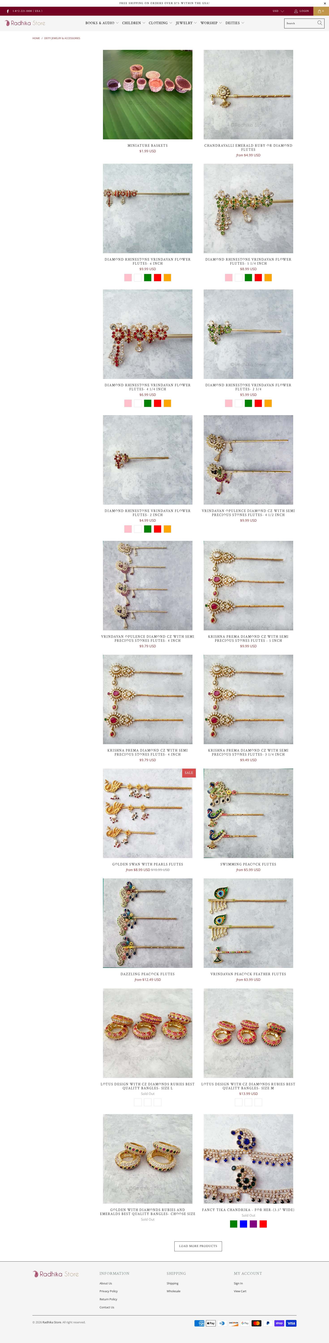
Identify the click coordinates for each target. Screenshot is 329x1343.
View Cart (240, 1291)
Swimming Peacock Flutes (248, 813)
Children (132, 23)
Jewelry (185, 23)
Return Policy (108, 1299)
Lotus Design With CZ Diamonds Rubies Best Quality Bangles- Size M (248, 1033)
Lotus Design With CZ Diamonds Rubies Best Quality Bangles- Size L (148, 1033)
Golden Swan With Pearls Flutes (148, 813)
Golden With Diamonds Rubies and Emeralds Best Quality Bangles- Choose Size (148, 1159)
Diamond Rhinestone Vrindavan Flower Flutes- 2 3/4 (248, 334)
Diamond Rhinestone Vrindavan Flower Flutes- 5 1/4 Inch (248, 208)
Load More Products (198, 1246)
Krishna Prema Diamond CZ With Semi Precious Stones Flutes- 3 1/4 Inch (248, 699)
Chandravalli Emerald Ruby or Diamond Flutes (248, 94)
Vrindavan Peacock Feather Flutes (248, 923)
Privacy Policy (109, 1291)
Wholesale (173, 1291)
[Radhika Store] (25, 23)
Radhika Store (52, 1322)
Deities (233, 23)
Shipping (172, 1283)
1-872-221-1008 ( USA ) (28, 11)
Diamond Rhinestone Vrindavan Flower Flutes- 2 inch (148, 460)
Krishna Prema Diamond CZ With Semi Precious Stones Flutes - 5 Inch (248, 585)
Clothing (159, 23)
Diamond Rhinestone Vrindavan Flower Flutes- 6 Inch (148, 208)
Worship (210, 23)
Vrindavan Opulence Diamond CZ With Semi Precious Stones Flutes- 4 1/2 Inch (248, 460)
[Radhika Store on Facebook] (7, 11)
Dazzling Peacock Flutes (148, 923)
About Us (106, 1283)
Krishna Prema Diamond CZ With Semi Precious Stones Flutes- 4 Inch (148, 699)
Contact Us (107, 1307)
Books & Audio (99, 23)
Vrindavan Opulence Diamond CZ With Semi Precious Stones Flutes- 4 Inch (148, 585)
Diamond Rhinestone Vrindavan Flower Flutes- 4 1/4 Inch (148, 334)
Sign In (238, 1283)
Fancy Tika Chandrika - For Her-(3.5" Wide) (248, 1159)
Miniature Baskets (148, 94)
